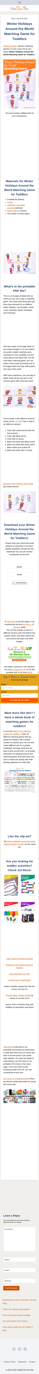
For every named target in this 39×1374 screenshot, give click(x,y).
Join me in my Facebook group (16, 1079)
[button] (38, 672)
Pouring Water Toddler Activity (18, 995)
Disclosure (22, 1362)
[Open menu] (19, 2)
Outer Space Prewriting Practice (19, 959)
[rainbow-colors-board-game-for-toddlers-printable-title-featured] (28, 885)
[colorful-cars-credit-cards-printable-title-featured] (28, 912)
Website (7, 1281)
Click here (7, 1047)
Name (7, 1260)
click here (11, 622)
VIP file (18, 421)
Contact (32, 1362)
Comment (9, 1229)
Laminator (11, 205)
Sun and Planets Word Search (15, 1321)
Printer (9, 202)
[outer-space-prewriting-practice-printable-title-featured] (11, 885)
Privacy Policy (9, 1362)
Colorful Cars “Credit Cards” (19, 980)
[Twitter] (19, 1349)
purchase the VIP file (20, 670)
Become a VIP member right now (17, 484)
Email (7, 1270)
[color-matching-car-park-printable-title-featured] (11, 912)
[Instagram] (25, 1349)
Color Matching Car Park (19, 974)
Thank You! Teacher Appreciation (16, 1309)
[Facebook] (14, 1349)
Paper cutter (12, 211)
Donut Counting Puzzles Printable (16, 1315)
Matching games (10, 46)
